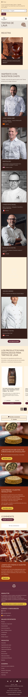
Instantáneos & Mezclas (6, 658)
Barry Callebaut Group (6, 630)
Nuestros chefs (4, 672)
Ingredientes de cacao (6, 645)
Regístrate (5, 578)
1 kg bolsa (17, 400)
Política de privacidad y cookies (14, 690)
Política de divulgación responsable (14, 692)
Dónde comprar (4, 636)
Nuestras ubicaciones (6, 670)
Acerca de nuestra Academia (7, 666)
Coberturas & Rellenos (6, 649)
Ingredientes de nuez (5, 647)
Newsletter (3, 634)
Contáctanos (4, 632)
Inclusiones (3, 651)
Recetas (3, 621)
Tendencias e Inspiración (6, 623)
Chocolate (3, 642)
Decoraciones (4, 653)
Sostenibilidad (4, 626)
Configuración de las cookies (14, 694)
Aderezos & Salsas (5, 655)
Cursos (2, 668)
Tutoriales (3, 674)
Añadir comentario (7, 519)
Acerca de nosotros (5, 628)
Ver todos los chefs (14, 341)
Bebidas (3, 660)
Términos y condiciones (14, 688)
